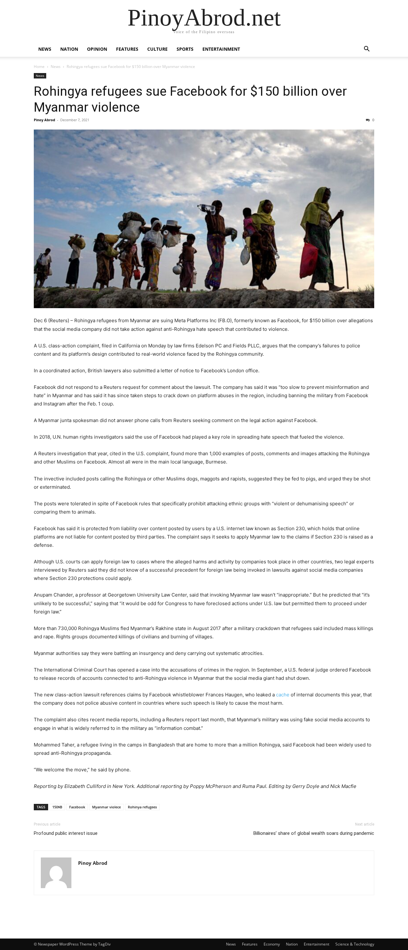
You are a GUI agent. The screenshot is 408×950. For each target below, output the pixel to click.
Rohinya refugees (142, 807)
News (44, 49)
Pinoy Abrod (44, 119)
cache (282, 695)
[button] (366, 50)
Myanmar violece (106, 807)
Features (127, 49)
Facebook (77, 807)
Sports (185, 49)
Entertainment (221, 49)
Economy (272, 944)
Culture (157, 49)
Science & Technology (354, 944)
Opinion (97, 49)
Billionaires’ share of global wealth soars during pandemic (313, 833)
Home (39, 66)
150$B (57, 807)
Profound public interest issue (66, 833)
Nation (69, 49)
